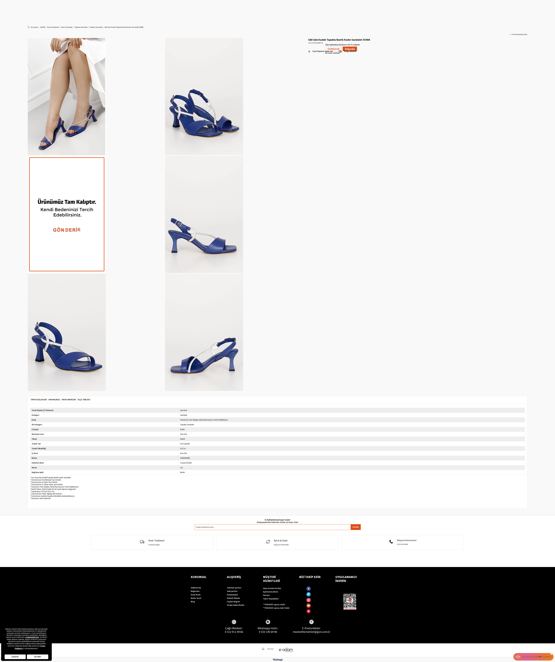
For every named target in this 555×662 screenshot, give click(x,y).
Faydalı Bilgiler (233, 601)
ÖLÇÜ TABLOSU (84, 399)
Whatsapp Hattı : (268, 628)
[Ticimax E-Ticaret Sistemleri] (277, 660)
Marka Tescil (196, 598)
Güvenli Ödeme (233, 598)
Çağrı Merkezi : (234, 628)
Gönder (356, 527)
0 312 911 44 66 (234, 632)
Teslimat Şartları (234, 588)
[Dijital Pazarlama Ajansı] (269, 650)
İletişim (266, 595)
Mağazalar (195, 591)
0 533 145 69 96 (268, 632)
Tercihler (37, 657)
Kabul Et (15, 657)
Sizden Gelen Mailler (235, 605)
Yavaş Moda (195, 594)
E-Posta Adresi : (311, 628)
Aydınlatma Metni (270, 592)
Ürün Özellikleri (39, 399)
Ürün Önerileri (69, 399)
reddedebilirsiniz (32, 637)
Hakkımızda (196, 588)
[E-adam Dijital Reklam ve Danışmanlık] (286, 649)
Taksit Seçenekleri (271, 599)
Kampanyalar (232, 594)
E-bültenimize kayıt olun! (277, 519)
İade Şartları (232, 591)
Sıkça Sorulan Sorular (272, 588)
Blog (193, 601)
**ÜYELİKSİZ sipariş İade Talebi (276, 608)
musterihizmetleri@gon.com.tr (311, 632)
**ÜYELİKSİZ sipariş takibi (274, 604)
